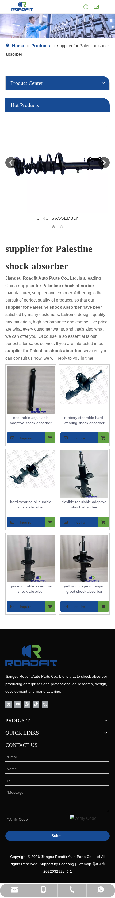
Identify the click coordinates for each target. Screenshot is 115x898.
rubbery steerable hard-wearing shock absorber (84, 420)
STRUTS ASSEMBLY (57, 218)
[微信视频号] (45, 704)
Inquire (26, 438)
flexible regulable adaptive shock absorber (84, 504)
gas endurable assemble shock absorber (31, 589)
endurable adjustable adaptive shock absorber (31, 420)
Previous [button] (11, 162)
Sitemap (84, 864)
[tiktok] (36, 704)
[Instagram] (27, 704)
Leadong (66, 864)
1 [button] (53, 227)
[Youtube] (17, 704)
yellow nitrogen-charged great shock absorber (84, 589)
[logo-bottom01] (31, 655)
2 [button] (61, 227)
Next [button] (104, 162)
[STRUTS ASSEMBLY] (57, 162)
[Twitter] (8, 704)
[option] (57, 167)
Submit (57, 835)
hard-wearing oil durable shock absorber (30, 504)
